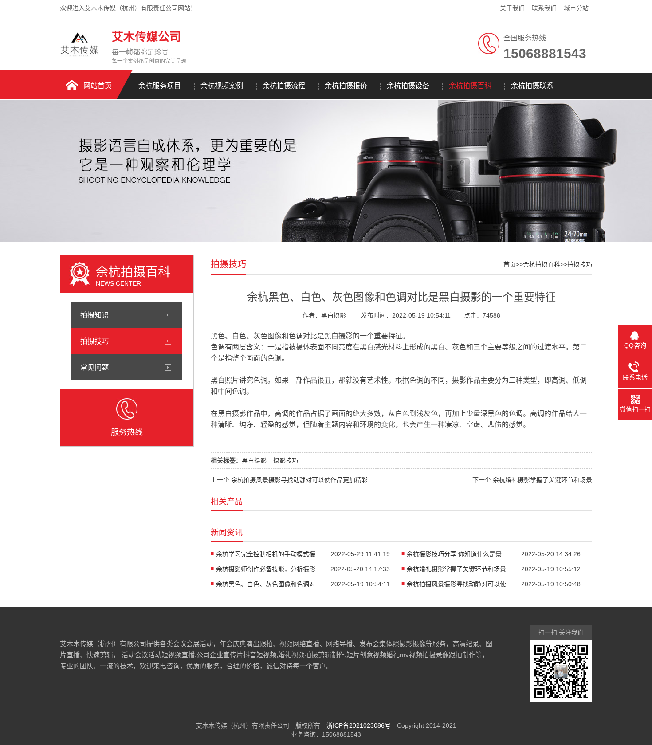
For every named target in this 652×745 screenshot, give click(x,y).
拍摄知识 (94, 315)
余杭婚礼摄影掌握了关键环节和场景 (542, 479)
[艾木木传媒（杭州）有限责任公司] (80, 54)
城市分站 (576, 8)
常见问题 (94, 367)
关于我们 (512, 8)
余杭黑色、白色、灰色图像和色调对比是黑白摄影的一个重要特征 (269, 584)
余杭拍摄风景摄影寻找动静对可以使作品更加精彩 (299, 479)
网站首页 (97, 86)
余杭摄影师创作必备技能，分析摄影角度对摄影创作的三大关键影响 (269, 568)
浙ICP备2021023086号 (358, 725)
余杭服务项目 (159, 86)
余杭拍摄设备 (408, 86)
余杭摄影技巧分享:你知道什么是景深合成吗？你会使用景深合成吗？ (460, 553)
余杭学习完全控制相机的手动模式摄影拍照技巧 (269, 553)
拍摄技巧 (94, 341)
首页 (509, 264)
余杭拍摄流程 (284, 86)
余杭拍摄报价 (346, 86)
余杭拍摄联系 (532, 86)
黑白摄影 (254, 460)
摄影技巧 (285, 460)
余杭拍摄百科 (470, 86)
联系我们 (544, 8)
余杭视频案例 (221, 86)
